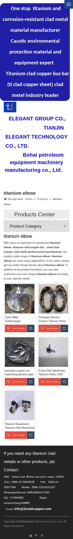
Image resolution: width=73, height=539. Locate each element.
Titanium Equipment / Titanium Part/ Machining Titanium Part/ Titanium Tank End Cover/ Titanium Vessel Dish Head (19, 426)
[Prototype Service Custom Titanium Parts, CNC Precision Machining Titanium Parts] (53, 298)
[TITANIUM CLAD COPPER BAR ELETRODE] (10, 107)
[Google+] (36, 535)
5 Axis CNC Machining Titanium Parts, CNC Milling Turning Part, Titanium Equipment (52, 372)
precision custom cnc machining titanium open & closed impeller (19, 372)
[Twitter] (42, 535)
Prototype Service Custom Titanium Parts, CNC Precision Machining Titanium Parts (52, 319)
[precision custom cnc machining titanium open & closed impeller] (19, 351)
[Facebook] (30, 535)
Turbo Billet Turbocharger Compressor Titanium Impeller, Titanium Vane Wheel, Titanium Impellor (19, 319)
